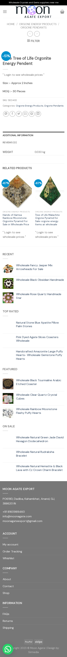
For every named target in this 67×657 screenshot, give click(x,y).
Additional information (18, 135)
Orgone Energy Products (38, 24)
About (7, 579)
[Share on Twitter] (19, 114)
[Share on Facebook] (12, 114)
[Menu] (5, 11)
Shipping (8, 628)
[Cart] (62, 12)
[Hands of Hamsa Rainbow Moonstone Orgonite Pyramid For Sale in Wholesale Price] (17, 191)
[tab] (33, 135)
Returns (8, 621)
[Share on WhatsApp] (6, 114)
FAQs (6, 614)
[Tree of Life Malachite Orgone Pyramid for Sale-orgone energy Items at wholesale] (49, 191)
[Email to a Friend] (25, 114)
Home (11, 24)
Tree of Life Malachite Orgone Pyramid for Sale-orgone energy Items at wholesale (47, 219)
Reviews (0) (10, 142)
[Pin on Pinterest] (32, 114)
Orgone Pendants (34, 27)
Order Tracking (12, 551)
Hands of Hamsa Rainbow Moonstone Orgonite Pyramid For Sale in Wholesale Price (16, 219)
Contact (8, 586)
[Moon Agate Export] (33, 11)
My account (10, 544)
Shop (6, 593)
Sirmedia (33, 652)
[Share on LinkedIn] (38, 114)
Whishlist (8, 558)
